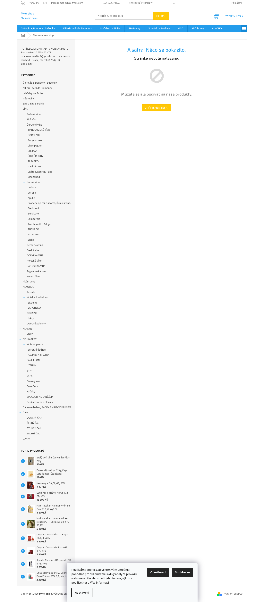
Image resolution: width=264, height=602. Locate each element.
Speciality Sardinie (34, 104)
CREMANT (33, 151)
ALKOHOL (28, 287)
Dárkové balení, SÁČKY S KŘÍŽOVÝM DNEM (47, 407)
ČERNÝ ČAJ (33, 423)
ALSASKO (33, 161)
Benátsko (33, 214)
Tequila (31, 292)
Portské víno (34, 261)
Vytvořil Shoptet (233, 594)
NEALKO (27, 329)
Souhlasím (182, 572)
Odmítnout (158, 572)
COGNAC (32, 313)
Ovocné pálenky (36, 324)
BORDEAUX (34, 135)
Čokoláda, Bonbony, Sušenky (40, 83)
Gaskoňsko (34, 167)
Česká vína (33, 250)
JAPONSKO (34, 308)
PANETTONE (34, 360)
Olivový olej (33, 381)
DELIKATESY (30, 339)
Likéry (30, 318)
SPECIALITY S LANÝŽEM (40, 397)
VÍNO (25, 109)
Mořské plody (35, 345)
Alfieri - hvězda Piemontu (37, 88)
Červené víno (34, 125)
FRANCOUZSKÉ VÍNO (38, 130)
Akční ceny (29, 282)
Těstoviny (29, 99)
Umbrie (32, 187)
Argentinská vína (36, 271)
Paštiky (31, 392)
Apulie (31, 198)
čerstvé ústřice (37, 350)
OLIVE (30, 376)
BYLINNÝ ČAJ (34, 428)
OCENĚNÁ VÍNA (35, 255)
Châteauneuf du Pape (40, 172)
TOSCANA (33, 235)
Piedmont (33, 208)
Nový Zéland (34, 277)
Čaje (25, 412)
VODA (30, 334)
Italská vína (33, 182)
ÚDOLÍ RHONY (35, 156)
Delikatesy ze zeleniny (40, 402)
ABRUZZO (33, 229)
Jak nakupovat (112, 3)
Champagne (35, 146)
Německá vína (35, 245)
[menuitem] (38, 28)
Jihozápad (34, 177)
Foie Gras (32, 386)
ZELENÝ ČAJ (33, 434)
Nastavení (82, 592)
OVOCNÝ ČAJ (34, 418)
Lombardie (34, 219)
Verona (32, 193)
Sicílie (31, 240)
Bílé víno (32, 119)
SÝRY (30, 371)
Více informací (99, 583)
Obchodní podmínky (141, 3)
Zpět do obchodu (156, 107)
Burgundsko (35, 140)
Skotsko (33, 303)
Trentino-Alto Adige (39, 224)
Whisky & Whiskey (37, 297)
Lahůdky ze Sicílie (33, 93)
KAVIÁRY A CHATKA (38, 355)
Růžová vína (34, 114)
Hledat (161, 15)
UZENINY (31, 365)
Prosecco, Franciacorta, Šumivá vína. (49, 203)
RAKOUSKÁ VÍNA (36, 266)
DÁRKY (26, 439)
